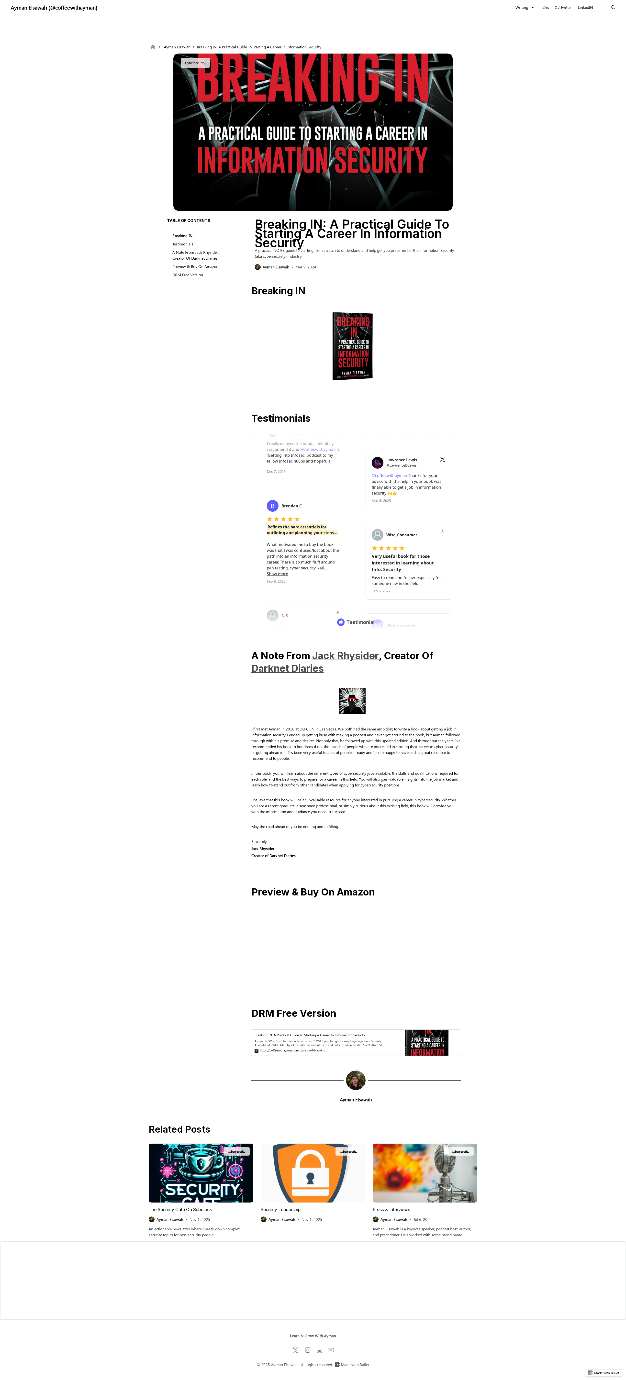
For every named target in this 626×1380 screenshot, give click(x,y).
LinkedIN (585, 7)
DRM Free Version (187, 274)
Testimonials (182, 243)
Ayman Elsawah (177, 46)
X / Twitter (563, 7)
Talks (545, 7)
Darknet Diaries (287, 668)
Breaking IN (182, 235)
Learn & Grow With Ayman (313, 1335)
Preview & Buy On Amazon (195, 266)
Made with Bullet (355, 1364)
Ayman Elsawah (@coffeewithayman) (54, 7)
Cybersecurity (195, 62)
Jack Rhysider (345, 656)
